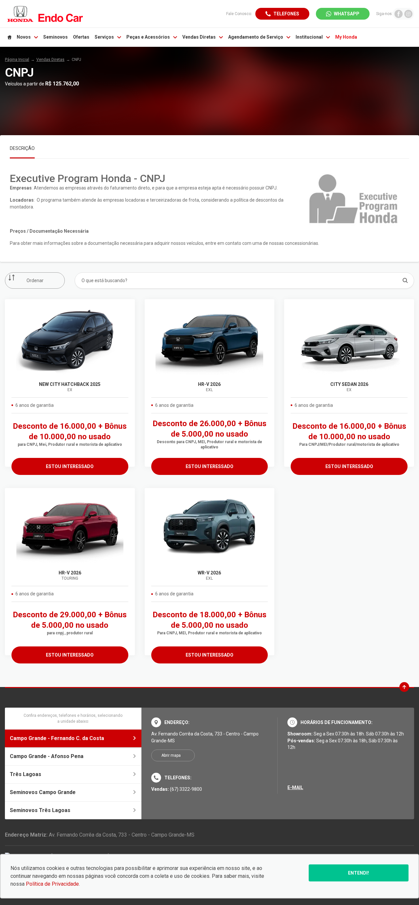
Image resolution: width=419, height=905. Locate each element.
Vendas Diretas (199, 37)
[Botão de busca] (405, 280)
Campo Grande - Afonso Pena (46, 756)
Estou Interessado (70, 466)
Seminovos (55, 37)
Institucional (309, 37)
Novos (24, 37)
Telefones (286, 13)
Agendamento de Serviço (255, 37)
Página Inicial (17, 59)
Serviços (104, 37)
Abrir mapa (171, 755)
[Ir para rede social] (398, 13)
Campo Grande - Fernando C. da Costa (57, 738)
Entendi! (358, 873)
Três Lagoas (25, 774)
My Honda (346, 37)
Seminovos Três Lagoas (40, 810)
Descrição (22, 148)
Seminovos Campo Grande (43, 792)
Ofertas (81, 37)
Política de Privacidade (52, 884)
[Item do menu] (9, 37)
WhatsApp (346, 13)
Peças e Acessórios (148, 37)
